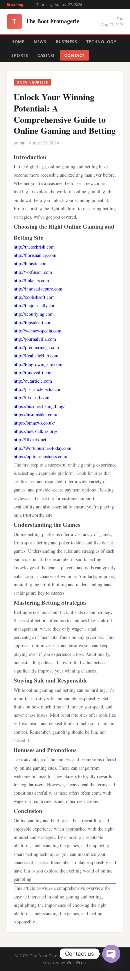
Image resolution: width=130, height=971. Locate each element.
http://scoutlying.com (34, 314)
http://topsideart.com (33, 322)
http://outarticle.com (33, 381)
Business (66, 42)
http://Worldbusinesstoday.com (42, 448)
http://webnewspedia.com (37, 330)
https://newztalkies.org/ (35, 431)
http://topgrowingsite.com (38, 364)
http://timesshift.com (33, 372)
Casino (45, 55)
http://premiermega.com (36, 347)
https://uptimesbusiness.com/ (40, 456)
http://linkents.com (31, 280)
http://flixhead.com (31, 397)
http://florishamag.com (35, 255)
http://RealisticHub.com (36, 355)
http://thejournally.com (35, 305)
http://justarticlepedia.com (38, 389)
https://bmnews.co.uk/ (34, 423)
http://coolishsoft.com (34, 297)
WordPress (77, 962)
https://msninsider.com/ (35, 414)
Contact (74, 55)
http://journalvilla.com (35, 339)
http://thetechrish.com (34, 247)
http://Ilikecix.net (30, 439)
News (40, 42)
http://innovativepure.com (38, 289)
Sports (19, 55)
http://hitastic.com (31, 263)
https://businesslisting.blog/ (39, 406)
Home (17, 42)
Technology (101, 42)
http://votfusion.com (33, 272)
